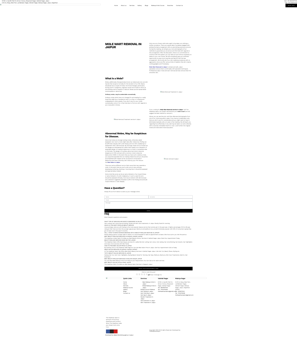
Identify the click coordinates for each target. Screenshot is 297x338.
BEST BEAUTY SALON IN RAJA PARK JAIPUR (117, 262)
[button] (148, 221)
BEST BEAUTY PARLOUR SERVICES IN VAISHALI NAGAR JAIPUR (123, 236)
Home (116, 5)
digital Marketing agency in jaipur (124, 335)
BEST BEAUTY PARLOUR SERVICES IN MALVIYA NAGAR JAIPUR (123, 258)
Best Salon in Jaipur (114, 162)
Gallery (140, 5)
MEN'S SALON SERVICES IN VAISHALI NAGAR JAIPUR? (120, 249)
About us (123, 5)
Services (131, 5)
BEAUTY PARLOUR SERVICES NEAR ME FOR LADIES (119, 240)
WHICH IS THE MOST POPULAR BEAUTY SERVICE (119, 225)
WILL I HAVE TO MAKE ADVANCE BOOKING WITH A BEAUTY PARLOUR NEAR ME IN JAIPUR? (131, 232)
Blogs (146, 5)
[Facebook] (108, 331)
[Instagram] (112, 331)
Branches (170, 5)
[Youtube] (116, 331)
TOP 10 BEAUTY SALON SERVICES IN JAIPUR (117, 253)
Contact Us (179, 5)
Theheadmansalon (154, 331)
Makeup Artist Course (157, 5)
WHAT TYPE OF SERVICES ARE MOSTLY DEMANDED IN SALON (123, 221)
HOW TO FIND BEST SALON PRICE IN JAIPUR (118, 245)
